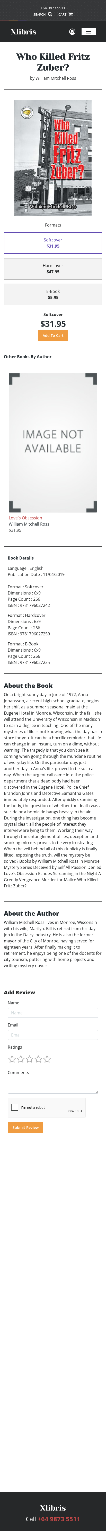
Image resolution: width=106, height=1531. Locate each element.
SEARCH (40, 14)
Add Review (19, 992)
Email (13, 1025)
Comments (18, 1072)
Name (13, 1003)
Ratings (15, 1047)
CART (62, 14)
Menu (88, 31)
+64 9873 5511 (53, 7)
